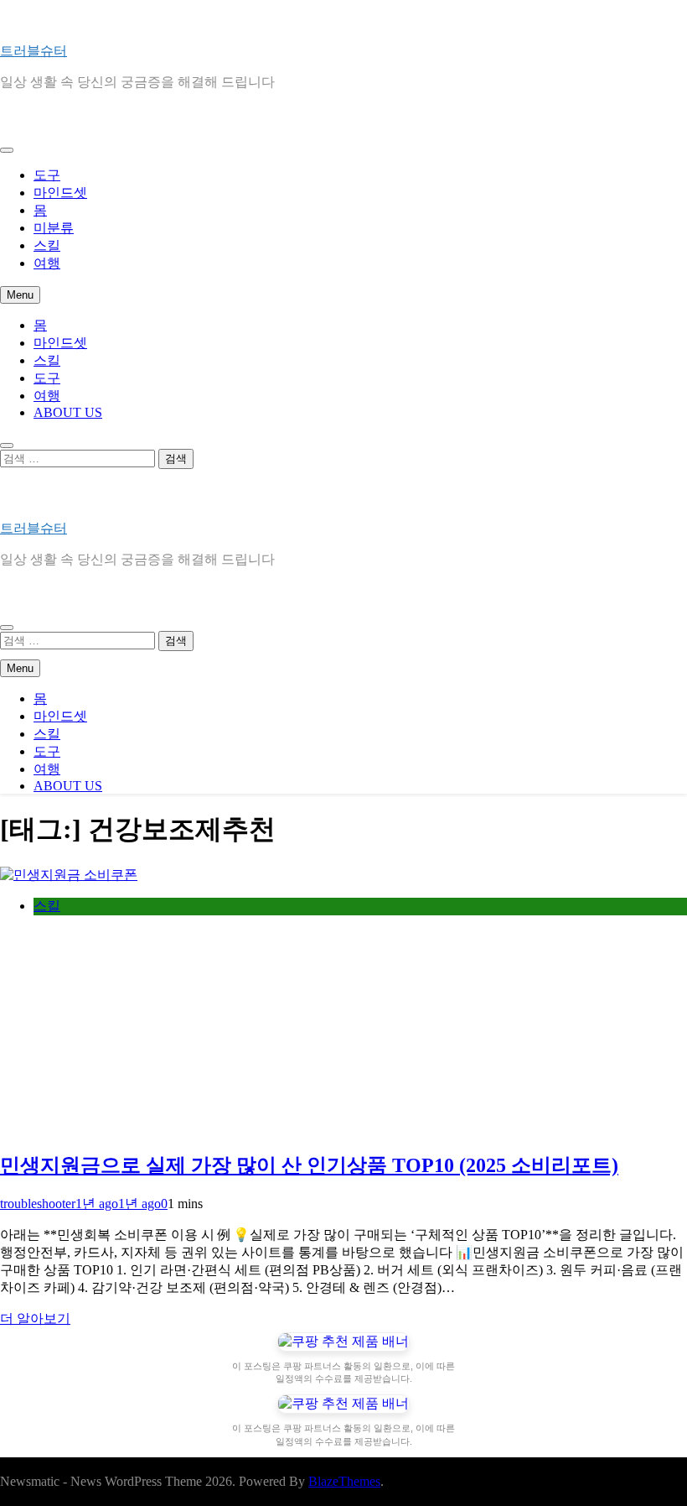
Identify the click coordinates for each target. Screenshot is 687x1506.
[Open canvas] (6, 150)
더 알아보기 (35, 1318)
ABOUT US (68, 412)
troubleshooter (37, 1203)
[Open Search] (6, 445)
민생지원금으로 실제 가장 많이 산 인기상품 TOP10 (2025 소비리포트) (309, 1165)
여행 (47, 263)
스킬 (47, 245)
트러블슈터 (33, 51)
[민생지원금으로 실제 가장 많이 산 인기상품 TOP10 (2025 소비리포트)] (68, 875)
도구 (47, 175)
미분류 (54, 228)
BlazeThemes (344, 1481)
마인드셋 (60, 192)
